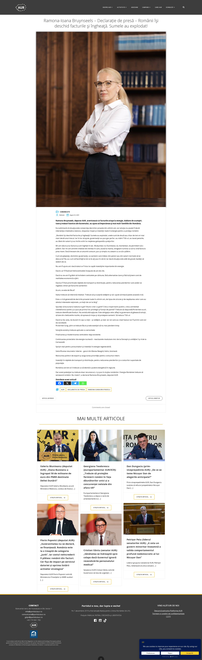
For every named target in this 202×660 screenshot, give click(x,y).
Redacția (61, 215)
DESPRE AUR (107, 7)
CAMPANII (145, 7)
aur (62, 389)
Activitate (121, 7)
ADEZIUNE (134, 7)
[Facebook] (59, 383)
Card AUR (158, 7)
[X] (67, 383)
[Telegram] (75, 383)
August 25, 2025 (74, 215)
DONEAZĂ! (169, 7)
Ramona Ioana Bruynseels (99, 389)
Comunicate (65, 212)
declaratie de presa (76, 389)
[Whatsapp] (83, 383)
